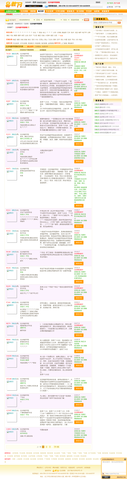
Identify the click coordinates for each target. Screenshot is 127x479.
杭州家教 (75, 459)
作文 (34, 32)
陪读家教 (83, 456)
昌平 (58, 39)
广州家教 (47, 459)
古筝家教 (39, 456)
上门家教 (64, 43)
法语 (55, 35)
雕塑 (15, 35)
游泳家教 (57, 453)
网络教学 (71, 43)
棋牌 (19, 35)
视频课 (98, 2)
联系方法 (63, 467)
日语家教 (10, 456)
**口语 (35, 35)
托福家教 (112, 453)
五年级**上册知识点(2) (102, 46)
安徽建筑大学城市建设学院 (106, 110)
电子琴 (84, 32)
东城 (21, 39)
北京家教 (24, 11)
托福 (43, 35)
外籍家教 (38, 43)
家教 (13, 459)
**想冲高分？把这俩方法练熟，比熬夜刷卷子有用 (107, 30)
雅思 (39, 35)
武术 (30, 35)
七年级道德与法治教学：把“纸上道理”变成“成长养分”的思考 (107, 49)
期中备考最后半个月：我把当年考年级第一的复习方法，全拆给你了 (107, 58)
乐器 (76, 32)
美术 (72, 32)
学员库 (89, 11)
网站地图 (56, 467)
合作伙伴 (79, 467)
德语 (51, 35)
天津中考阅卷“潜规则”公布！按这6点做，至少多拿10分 (107, 89)
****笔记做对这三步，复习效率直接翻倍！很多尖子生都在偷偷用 (107, 83)
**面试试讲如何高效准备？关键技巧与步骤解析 (107, 86)
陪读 (40, 32)
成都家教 (68, 459)
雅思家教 (105, 453)
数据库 (64, 32)
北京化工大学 (101, 114)
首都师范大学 (101, 104)
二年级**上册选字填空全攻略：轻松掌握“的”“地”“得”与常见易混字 (107, 70)
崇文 (29, 39)
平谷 (73, 39)
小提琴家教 (31, 456)
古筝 (88, 32)
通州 (54, 39)
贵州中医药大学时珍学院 (105, 129)
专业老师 (49, 11)
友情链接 (87, 467)
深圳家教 (40, 459)
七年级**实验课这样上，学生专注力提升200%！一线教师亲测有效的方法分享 (107, 43)
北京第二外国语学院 (104, 120)
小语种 (47, 35)
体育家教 (36, 453)
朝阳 (18, 39)
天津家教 (54, 459)
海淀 (14, 39)
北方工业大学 (101, 123)
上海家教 (19, 459)
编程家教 (70, 456)
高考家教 (63, 456)
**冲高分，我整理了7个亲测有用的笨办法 (107, 92)
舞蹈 (8, 35)
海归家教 (44, 43)
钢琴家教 (17, 456)
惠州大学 (100, 107)
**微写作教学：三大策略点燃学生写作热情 (107, 33)
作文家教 (76, 456)
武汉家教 (26, 459)
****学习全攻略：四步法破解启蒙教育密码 (107, 37)
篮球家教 (15, 453)
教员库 (41, 11)
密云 (62, 39)
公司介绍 (48, 467)
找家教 (26, 24)
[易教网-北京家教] (14, 7)
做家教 (97, 11)
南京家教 (33, 459)
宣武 (33, 39)
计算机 (59, 32)
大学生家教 (60, 11)
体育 (22, 35)
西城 (25, 39)
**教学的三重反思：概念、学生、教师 (107, 67)
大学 (54, 32)
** (14, 32)
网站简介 (40, 467)
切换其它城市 (41, 2)
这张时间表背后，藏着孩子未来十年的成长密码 (107, 76)
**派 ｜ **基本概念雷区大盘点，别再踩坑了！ (107, 52)
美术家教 (24, 456)
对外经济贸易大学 (103, 133)
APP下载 (117, 7)
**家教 (63, 453)
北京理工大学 (101, 117)
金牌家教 (51, 43)
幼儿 (44, 32)
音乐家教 (80, 11)
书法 (11, 35)
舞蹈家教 (29, 453)
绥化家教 (96, 459)
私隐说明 (71, 467)
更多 (61, 35)
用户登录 (110, 3)
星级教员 (70, 11)
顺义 (80, 39)
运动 (26, 35)
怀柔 (65, 39)
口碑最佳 (38, 46)
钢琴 (80, 32)
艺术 (68, 32)
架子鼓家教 (92, 453)
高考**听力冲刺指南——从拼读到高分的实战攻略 (107, 95)
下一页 (56, 447)
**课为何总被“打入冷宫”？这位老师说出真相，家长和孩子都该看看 (107, 73)
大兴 (77, 39)
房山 (45, 39)
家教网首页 (18, 24)
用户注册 (117, 3)
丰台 (36, 39)
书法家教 (22, 453)
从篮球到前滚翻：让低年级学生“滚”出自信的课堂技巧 (107, 40)
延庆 (69, 39)
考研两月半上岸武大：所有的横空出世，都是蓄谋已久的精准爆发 (107, 55)
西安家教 (61, 459)
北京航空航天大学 (103, 126)
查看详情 (79, 76)
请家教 (33, 11)
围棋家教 (43, 453)
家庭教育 (105, 11)
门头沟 (50, 39)
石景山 (41, 39)
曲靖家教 (89, 459)
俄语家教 (50, 453)
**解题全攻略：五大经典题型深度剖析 (107, 80)
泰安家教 (82, 459)
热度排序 (45, 46)
